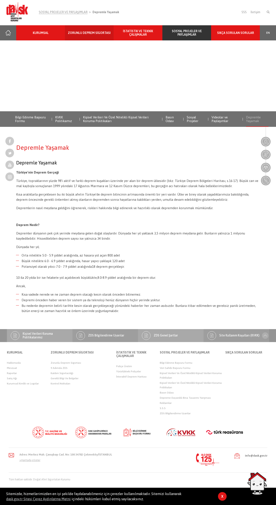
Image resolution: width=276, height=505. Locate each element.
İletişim (255, 12)
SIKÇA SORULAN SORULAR (235, 33)
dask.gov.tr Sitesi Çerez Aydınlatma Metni (38, 499)
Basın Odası (170, 119)
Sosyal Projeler (192, 119)
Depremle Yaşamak (106, 12)
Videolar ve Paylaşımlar (220, 119)
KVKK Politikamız (63, 119)
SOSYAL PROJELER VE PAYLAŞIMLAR (63, 12)
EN (268, 32)
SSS (244, 12)
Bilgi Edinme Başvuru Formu (30, 119)
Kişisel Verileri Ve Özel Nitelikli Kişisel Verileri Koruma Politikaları (116, 119)
